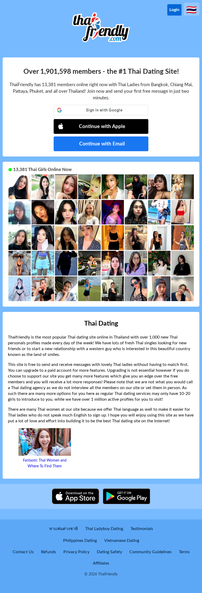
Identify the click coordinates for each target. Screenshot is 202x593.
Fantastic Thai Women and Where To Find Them (45, 463)
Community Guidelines (150, 552)
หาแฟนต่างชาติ (63, 529)
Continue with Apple (102, 126)
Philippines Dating (80, 540)
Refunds (48, 552)
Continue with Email (102, 143)
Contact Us (23, 552)
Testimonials (141, 529)
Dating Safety (109, 552)
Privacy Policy (76, 552)
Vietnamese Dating (121, 540)
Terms (184, 552)
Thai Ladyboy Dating (104, 529)
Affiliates (101, 563)
